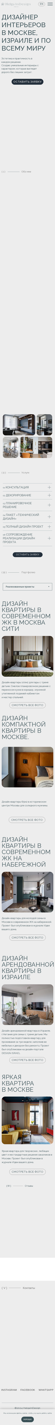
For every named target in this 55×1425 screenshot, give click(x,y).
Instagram (9, 1389)
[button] (27, 705)
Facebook (27, 1389)
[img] (50, 4)
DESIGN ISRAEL (11, 1053)
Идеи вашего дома (22, 1162)
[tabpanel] (27, 772)
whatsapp (46, 1389)
